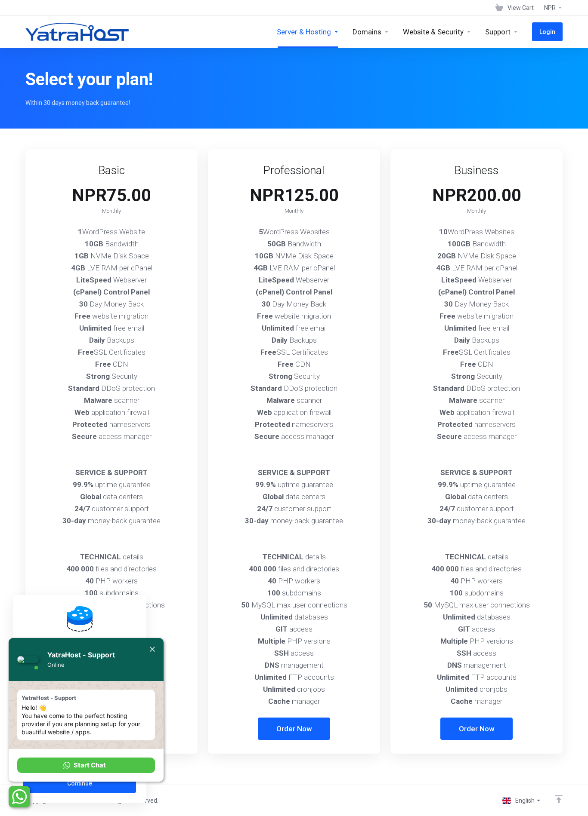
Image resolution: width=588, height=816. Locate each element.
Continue (79, 783)
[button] (86, 765)
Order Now (294, 728)
